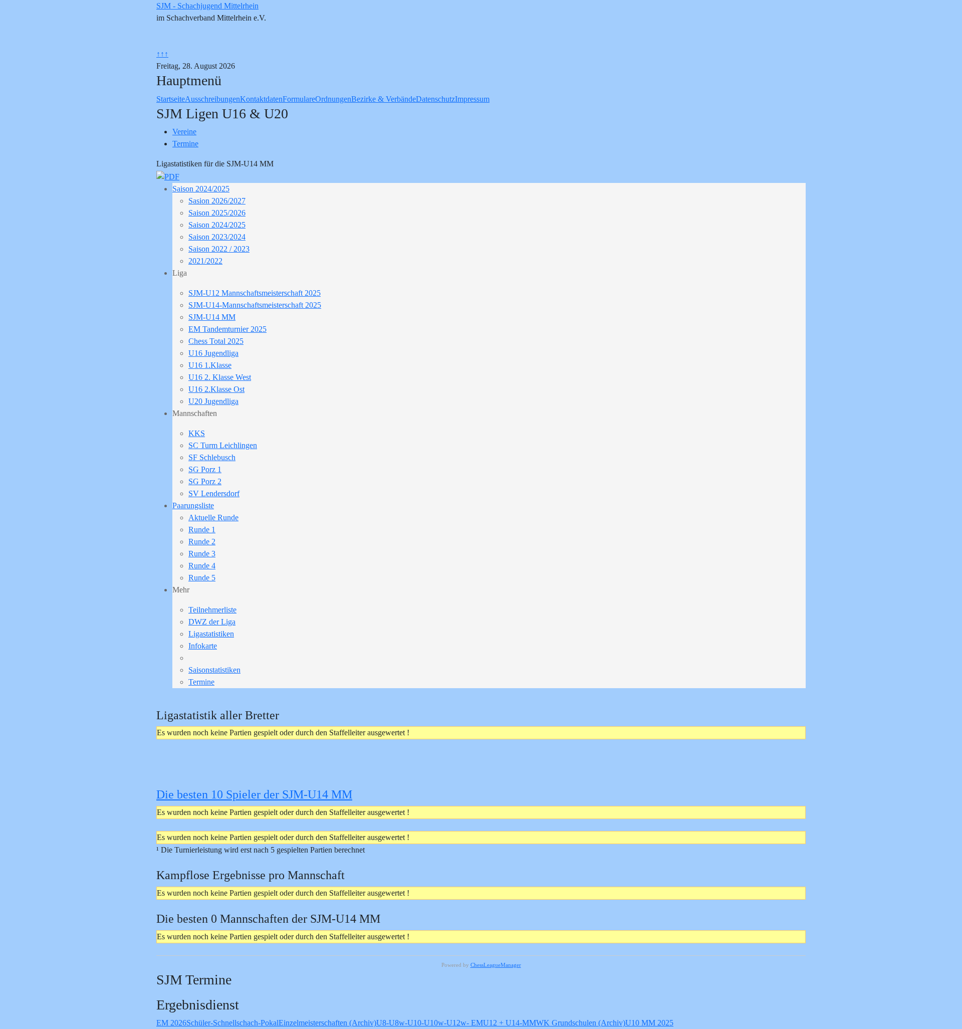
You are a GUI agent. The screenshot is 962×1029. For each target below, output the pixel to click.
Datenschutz (435, 99)
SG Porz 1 (204, 469)
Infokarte (202, 646)
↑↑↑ (162, 54)
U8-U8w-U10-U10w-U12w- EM (429, 1022)
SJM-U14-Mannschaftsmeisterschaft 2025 (254, 305)
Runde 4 (201, 565)
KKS (196, 433)
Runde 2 (201, 541)
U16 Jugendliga (213, 353)
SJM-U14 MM (211, 317)
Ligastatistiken (211, 634)
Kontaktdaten (261, 99)
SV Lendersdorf (213, 493)
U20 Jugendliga (213, 401)
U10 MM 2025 (649, 1022)
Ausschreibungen (212, 99)
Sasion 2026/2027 (217, 200)
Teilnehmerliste (212, 609)
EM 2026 (171, 1022)
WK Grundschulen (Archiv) (580, 1022)
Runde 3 (201, 553)
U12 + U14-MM (509, 1022)
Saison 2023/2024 (217, 237)
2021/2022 (205, 261)
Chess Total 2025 (216, 341)
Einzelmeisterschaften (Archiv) (327, 1022)
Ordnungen (333, 99)
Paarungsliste (193, 505)
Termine (201, 682)
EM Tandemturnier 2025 (227, 329)
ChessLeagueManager (495, 965)
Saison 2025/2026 (217, 213)
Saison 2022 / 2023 (219, 249)
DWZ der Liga (211, 622)
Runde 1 (201, 529)
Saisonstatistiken (214, 670)
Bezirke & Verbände (383, 99)
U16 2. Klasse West (219, 377)
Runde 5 (201, 577)
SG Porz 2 (204, 481)
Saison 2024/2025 (200, 188)
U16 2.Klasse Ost (216, 389)
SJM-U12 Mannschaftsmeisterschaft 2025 (254, 293)
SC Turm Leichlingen (222, 445)
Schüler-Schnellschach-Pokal (232, 1022)
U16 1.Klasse (209, 365)
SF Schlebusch (211, 457)
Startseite (170, 99)
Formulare (299, 99)
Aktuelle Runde (213, 517)
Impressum (472, 99)
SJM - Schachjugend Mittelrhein (207, 6)
